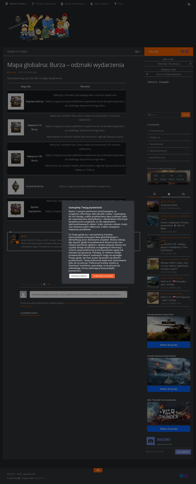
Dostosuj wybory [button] (79, 275)
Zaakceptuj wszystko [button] (103, 275)
